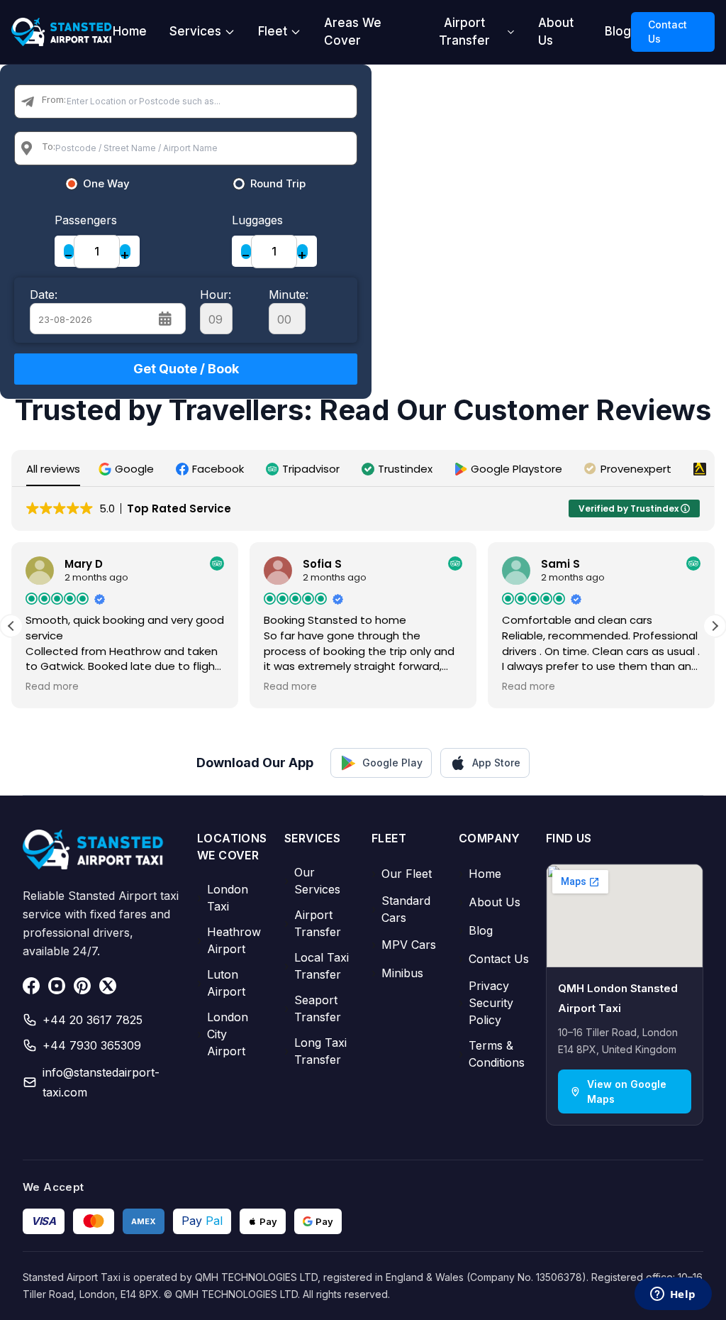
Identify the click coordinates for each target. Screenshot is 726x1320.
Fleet (272, 31)
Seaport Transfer (312, 1008)
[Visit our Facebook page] (31, 985)
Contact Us (667, 31)
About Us (556, 32)
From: (54, 99)
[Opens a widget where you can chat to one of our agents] (673, 1295)
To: (48, 146)
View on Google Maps (626, 1091)
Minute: (288, 294)
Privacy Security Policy (486, 1003)
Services (195, 31)
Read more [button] (52, 687)
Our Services (312, 880)
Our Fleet (402, 874)
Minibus (397, 973)
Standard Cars (401, 909)
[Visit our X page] (107, 985)
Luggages (257, 220)
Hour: (215, 294)
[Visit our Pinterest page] (82, 985)
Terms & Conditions (492, 1053)
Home (130, 31)
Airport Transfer (464, 32)
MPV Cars (404, 944)
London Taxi (222, 897)
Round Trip (278, 183)
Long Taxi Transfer (315, 1051)
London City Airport (222, 1034)
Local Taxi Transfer (316, 965)
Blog (618, 31)
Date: (43, 294)
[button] (128, 469)
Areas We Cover (352, 32)
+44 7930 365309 (92, 1045)
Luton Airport (221, 983)
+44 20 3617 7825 (93, 1020)
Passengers (86, 220)
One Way (106, 183)
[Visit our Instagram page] (56, 985)
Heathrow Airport (229, 940)
